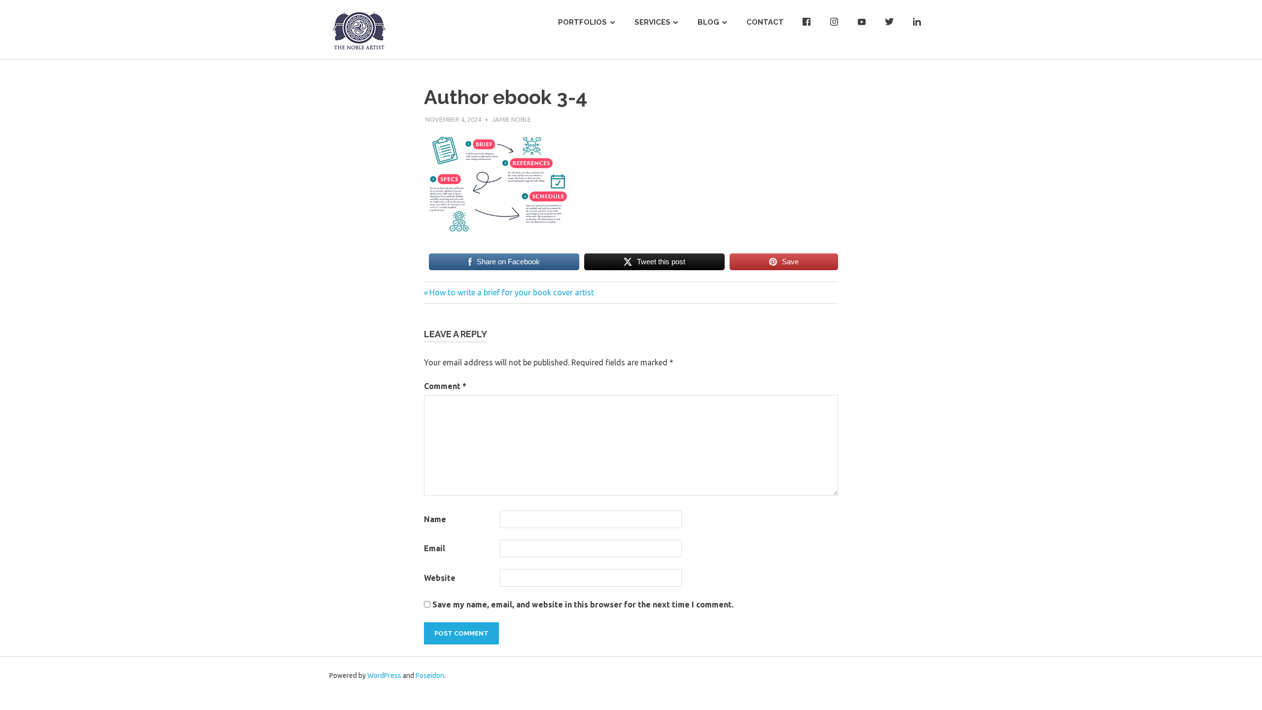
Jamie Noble (511, 119)
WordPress (384, 675)
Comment (445, 386)
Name (435, 519)
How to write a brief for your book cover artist (511, 292)
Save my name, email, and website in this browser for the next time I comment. (583, 604)
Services (652, 22)
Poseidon (430, 675)
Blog (708, 22)
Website (440, 577)
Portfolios (582, 22)
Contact (765, 22)
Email (434, 548)
